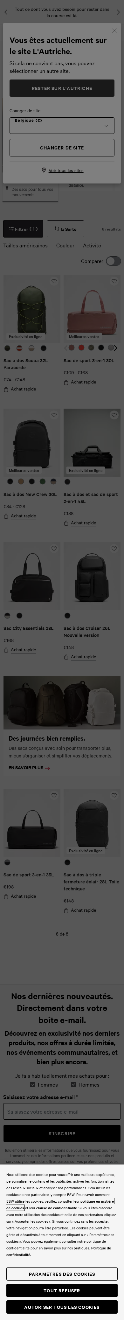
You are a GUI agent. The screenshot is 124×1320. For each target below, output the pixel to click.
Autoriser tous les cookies (62, 1306)
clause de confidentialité (56, 1207)
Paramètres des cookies (62, 1273)
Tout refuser (62, 1290)
